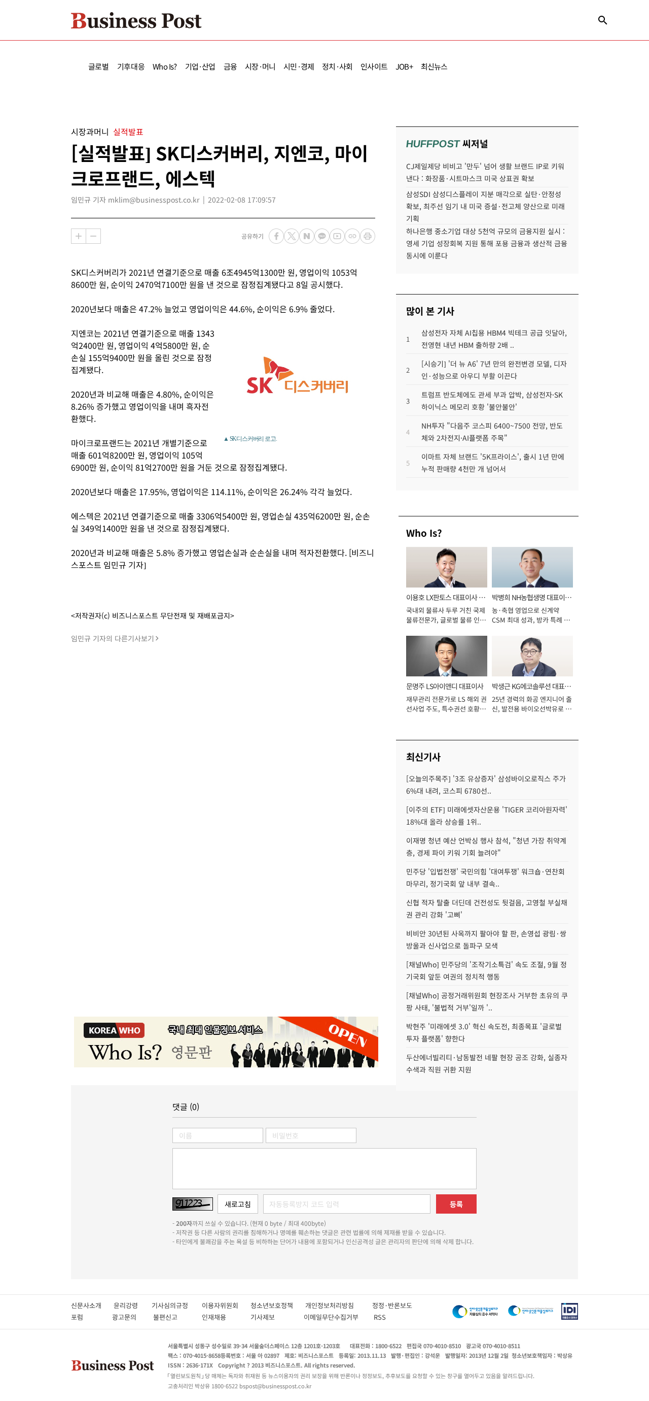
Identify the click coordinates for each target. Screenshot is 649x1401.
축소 (93, 236)
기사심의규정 (177, 1305)
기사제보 (271, 1317)
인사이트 (373, 66)
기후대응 (131, 66)
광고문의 (127, 1317)
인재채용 (221, 1317)
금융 (230, 66)
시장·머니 (260, 66)
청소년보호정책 (277, 1305)
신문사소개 (92, 1305)
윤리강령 (133, 1305)
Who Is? (164, 66)
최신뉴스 (434, 66)
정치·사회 (337, 66)
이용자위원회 (226, 1305)
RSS (380, 1317)
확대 (78, 236)
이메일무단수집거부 (333, 1317)
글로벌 (98, 66)
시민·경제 (298, 66)
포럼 (86, 1317)
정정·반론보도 (392, 1305)
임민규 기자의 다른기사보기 (112, 638)
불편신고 (172, 1317)
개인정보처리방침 (338, 1305)
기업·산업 (200, 66)
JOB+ (404, 66)
